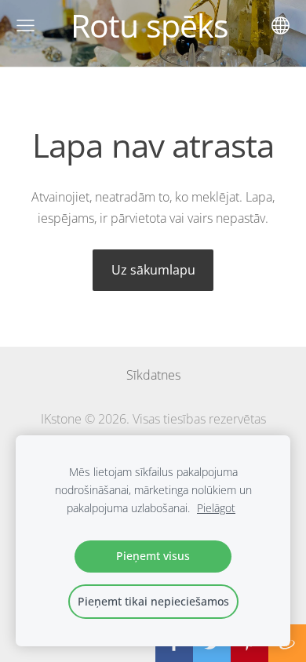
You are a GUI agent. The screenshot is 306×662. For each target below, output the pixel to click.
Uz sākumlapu (153, 269)
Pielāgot (216, 507)
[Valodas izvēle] (280, 25)
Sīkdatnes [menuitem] (153, 375)
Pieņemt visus (153, 555)
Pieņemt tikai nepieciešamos (153, 601)
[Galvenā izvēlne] (25, 25)
